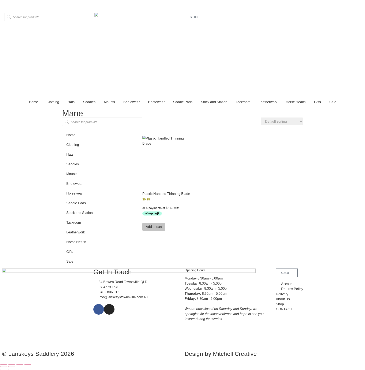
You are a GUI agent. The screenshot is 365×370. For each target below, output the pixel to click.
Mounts (109, 102)
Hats (71, 102)
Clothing (52, 102)
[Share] (19, 363)
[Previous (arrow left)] (3, 368)
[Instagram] (109, 309)
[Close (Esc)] (27, 363)
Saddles (89, 102)
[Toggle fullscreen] (11, 363)
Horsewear (156, 102)
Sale (332, 102)
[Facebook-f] (98, 309)
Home (33, 102)
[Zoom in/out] (3, 363)
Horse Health (296, 102)
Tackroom (243, 102)
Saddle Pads (182, 102)
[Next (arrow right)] (11, 368)
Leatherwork (268, 102)
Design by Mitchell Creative (221, 354)
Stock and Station (214, 102)
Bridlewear (131, 102)
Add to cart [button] (154, 227)
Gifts (317, 102)
